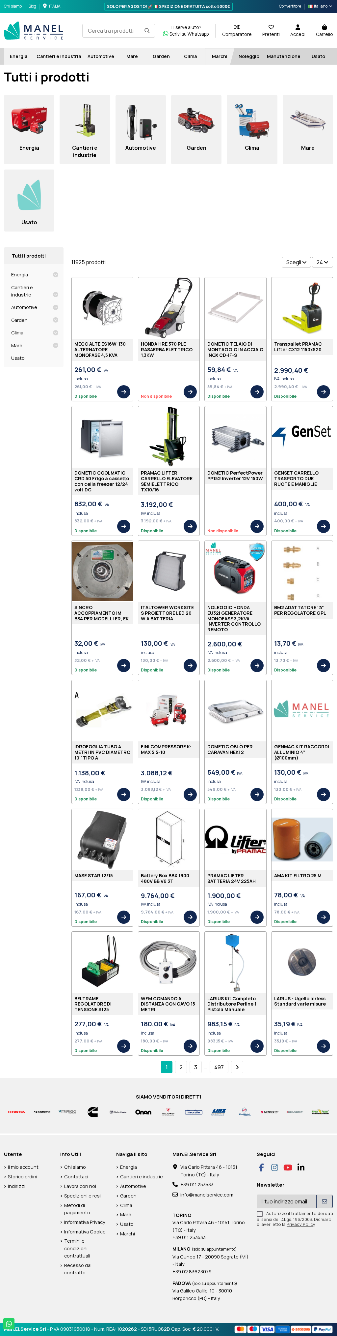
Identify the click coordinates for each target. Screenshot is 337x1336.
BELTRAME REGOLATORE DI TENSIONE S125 (93, 1004)
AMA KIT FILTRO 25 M (298, 875)
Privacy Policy (301, 1224)
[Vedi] (123, 391)
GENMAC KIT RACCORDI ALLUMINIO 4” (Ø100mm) (301, 752)
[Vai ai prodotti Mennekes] (269, 1111)
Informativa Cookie (85, 1231)
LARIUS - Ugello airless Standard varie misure (300, 1001)
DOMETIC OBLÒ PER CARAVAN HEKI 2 (230, 749)
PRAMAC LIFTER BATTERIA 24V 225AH (231, 878)
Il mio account (23, 1167)
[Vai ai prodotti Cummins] (92, 1111)
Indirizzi (16, 1186)
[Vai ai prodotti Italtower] (168, 1111)
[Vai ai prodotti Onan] (143, 1111)
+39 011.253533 (197, 1184)
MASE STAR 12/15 (93, 875)
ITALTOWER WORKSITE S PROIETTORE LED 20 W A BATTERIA (167, 613)
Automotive (24, 307)
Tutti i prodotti (29, 256)
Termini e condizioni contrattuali (77, 1248)
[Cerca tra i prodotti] (147, 31)
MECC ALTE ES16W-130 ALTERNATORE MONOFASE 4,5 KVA (100, 349)
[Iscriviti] (324, 1201)
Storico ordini (22, 1176)
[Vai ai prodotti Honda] (16, 1111)
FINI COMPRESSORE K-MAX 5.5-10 (166, 749)
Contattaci (76, 1176)
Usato (18, 358)
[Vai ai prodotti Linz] (219, 1111)
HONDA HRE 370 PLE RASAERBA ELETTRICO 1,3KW (167, 349)
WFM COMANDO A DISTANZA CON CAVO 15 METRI (168, 1004)
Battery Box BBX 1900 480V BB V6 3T (165, 878)
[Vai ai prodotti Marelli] (244, 1111)
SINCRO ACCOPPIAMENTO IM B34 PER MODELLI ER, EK (101, 613)
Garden (19, 320)
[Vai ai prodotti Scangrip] (295, 1111)
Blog (32, 6)
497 (219, 1067)
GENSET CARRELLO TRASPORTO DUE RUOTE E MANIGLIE (296, 478)
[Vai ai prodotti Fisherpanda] (118, 1111)
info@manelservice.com (206, 1195)
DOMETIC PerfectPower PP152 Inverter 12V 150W (235, 476)
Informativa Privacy (84, 1222)
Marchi (127, 1233)
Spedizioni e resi (82, 1196)
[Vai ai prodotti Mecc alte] (193, 1111)
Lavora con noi (80, 1186)
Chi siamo (13, 6)
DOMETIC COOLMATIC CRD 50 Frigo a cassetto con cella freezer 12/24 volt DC (101, 481)
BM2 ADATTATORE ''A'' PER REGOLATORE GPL (300, 610)
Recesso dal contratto (77, 1269)
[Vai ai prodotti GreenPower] (320, 1111)
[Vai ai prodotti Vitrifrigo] (67, 1111)
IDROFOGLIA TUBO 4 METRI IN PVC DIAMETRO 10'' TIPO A (102, 752)
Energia (19, 274)
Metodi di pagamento (77, 1209)
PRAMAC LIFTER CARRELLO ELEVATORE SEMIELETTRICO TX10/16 (167, 481)
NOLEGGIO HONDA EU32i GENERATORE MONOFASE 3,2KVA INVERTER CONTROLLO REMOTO (234, 618)
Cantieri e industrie (22, 291)
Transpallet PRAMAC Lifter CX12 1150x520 (298, 347)
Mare (16, 345)
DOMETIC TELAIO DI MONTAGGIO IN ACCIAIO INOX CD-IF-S (235, 349)
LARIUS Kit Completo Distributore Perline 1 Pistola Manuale (231, 1004)
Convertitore (290, 6)
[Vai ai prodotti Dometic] (42, 1111)
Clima (17, 332)
